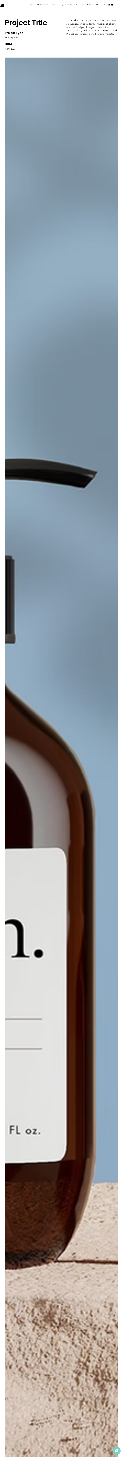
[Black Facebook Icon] (105, 4)
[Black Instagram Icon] (108, 4)
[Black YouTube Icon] (112, 4)
